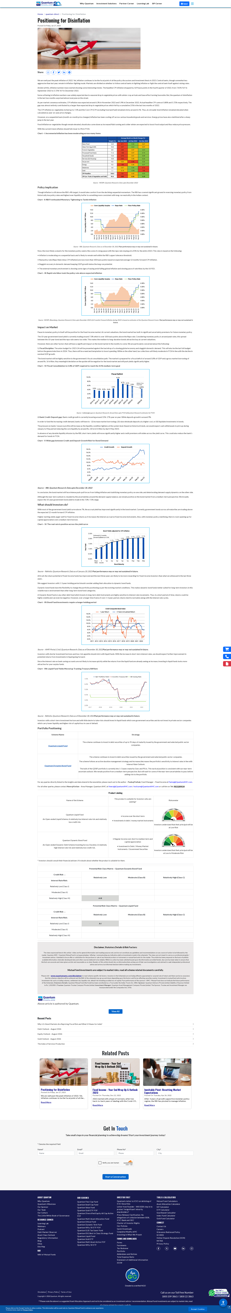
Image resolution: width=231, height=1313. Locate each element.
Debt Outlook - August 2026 (49, 1029)
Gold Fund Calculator (166, 1218)
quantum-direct (52, 14)
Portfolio (121, 1251)
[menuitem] (87, 3)
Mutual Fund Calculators (167, 1201)
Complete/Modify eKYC (127, 1232)
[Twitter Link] (167, 1248)
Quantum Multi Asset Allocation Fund (93, 1219)
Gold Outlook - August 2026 (49, 1039)
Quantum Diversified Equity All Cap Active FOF (95, 1214)
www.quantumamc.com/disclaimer (66, 976)
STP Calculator (163, 1210)
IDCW (119, 1263)
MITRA (160, 1241)
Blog (40, 1241)
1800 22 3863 (186, 1296)
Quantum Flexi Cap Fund (87, 1202)
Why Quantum (44, 1201)
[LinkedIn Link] (183, 1248)
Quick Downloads (124, 1229)
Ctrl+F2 (223, 1305)
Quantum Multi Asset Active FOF (91, 1242)
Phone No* (121, 1149)
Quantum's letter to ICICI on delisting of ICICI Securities (134, 1202)
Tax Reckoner (122, 1248)
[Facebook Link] (158, 1248)
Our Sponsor (43, 1207)
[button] (192, 3)
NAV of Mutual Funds (47, 1254)
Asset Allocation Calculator (168, 1204)
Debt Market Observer (47, 1232)
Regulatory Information (48, 1238)
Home (40, 14)
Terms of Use (66, 1292)
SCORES (160, 1235)
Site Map (41, 1246)
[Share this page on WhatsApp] (48, 72)
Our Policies (122, 1226)
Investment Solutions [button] (106, 3)
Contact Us (161, 1226)
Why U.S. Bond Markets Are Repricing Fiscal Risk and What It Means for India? (70, 1024)
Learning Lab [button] (143, 3)
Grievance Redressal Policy (168, 1232)
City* (159, 1149)
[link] (49, 3)
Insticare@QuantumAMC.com (146, 786)
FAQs (40, 1244)
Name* (40, 1149)
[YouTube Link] (175, 1248)
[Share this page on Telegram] (69, 72)
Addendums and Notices (127, 1254)
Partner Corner (126, 3)
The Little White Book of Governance (54, 1216)
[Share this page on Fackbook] (53, 72)
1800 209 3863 (169, 1296)
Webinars (42, 1226)
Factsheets (121, 1245)
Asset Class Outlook (46, 1235)
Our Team (42, 1210)
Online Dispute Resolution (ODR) (171, 1238)
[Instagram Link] (191, 1248)
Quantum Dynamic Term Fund (89, 1225)
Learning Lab (43, 1223)
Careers (160, 1229)
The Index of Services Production (51, 1044)
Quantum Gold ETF (85, 1239)
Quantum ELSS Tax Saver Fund (90, 1230)
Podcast (41, 1229)
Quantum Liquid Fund (86, 1236)
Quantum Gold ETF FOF (87, 1210)
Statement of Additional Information (132, 1260)
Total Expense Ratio (125, 1257)
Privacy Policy (28, 1310)
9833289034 (179, 786)
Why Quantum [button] (87, 3)
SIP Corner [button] (157, 3)
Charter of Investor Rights (128, 1223)
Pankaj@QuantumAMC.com (180, 782)
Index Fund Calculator (166, 1216)
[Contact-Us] (227, 656)
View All (116, 1011)
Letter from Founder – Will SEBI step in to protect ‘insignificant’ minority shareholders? (135, 1209)
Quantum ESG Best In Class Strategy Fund (95, 1233)
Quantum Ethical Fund (86, 1222)
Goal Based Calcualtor (166, 1213)
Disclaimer (42, 1292)
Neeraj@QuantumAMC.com (120, 786)
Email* (80, 1149)
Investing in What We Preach (129, 1235)
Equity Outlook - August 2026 (50, 1034)
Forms (119, 1242)
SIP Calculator (163, 1207)
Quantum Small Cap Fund (87, 1205)
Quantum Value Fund (86, 1207)
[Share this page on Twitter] (59, 72)
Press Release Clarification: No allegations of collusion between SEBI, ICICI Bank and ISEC (133, 1217)
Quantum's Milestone (47, 1204)
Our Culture (43, 1213)
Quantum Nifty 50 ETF (86, 1245)
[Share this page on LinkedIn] (64, 72)
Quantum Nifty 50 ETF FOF (89, 1227)
